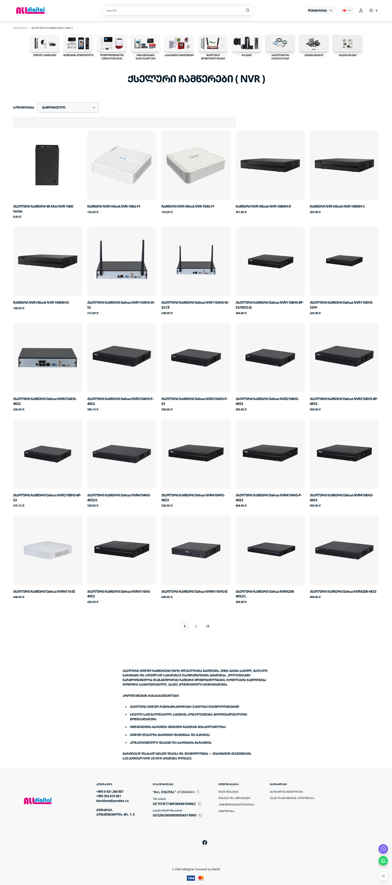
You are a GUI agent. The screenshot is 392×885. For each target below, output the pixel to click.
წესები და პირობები (234, 798)
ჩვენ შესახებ (228, 792)
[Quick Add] (23, 190)
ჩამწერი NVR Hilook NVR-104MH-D (41, 302)
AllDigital (188, 869)
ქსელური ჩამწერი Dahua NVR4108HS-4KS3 (341, 497)
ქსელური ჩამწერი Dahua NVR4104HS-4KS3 (193, 497)
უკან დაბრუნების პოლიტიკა (292, 798)
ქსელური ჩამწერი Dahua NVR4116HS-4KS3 (118, 594)
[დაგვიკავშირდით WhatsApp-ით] (383, 860)
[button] (360, 10)
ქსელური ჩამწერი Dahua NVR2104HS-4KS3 (44, 401)
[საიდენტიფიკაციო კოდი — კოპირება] (198, 792)
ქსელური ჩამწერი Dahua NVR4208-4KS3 (343, 591)
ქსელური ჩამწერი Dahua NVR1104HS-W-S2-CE (195, 305)
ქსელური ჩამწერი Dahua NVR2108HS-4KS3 (267, 401)
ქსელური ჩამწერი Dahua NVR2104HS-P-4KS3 (120, 401)
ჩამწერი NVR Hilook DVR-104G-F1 (188, 206)
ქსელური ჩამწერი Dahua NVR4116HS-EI (194, 591)
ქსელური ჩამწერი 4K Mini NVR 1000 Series (43, 208)
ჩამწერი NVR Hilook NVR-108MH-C (337, 206)
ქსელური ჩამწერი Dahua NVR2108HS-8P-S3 (47, 497)
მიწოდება (226, 811)
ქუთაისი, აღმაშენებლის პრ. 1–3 (115, 812)
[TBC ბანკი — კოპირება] (199, 804)
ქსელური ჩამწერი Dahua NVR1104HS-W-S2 (121, 305)
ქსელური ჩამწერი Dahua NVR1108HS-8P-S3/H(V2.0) (270, 305)
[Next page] (207, 626)
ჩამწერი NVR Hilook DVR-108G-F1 (113, 206)
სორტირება (23, 107)
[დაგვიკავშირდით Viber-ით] (383, 849)
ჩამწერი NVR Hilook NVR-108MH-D (263, 206)
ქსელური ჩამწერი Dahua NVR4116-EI (44, 591)
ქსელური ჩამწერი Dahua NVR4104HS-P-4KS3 (269, 497)
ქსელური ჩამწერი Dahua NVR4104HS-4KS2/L (118, 497)
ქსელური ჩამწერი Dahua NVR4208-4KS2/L (265, 594)
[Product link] (47, 175)
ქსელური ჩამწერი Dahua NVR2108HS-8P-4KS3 (344, 401)
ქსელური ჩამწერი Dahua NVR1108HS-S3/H (341, 305)
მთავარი (20, 28)
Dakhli (216, 869)
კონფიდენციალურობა (236, 804)
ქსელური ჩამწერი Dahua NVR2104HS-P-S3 (194, 401)
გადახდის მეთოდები (286, 792)
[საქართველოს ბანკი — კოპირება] (200, 815)
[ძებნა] (247, 10)
